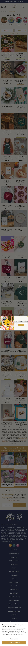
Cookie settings (14, 638)
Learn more (20, 634)
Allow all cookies (14, 642)
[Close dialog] (27, 316)
